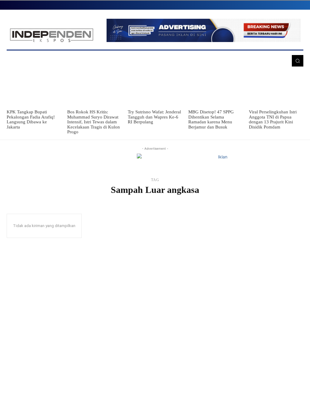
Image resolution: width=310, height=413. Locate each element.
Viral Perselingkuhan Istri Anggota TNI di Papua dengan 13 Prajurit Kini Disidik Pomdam (273, 119)
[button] (297, 61)
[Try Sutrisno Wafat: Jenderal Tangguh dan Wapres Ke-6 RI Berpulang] (155, 88)
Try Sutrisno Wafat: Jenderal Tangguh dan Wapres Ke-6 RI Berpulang (154, 116)
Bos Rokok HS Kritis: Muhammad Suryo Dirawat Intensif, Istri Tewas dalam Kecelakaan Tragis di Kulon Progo (93, 121)
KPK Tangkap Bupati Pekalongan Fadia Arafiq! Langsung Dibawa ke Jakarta (31, 119)
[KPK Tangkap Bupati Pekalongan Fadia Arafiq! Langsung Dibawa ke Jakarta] (34, 88)
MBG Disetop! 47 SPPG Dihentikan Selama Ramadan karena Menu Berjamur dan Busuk (211, 119)
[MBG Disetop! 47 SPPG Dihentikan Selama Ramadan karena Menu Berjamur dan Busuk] (215, 88)
